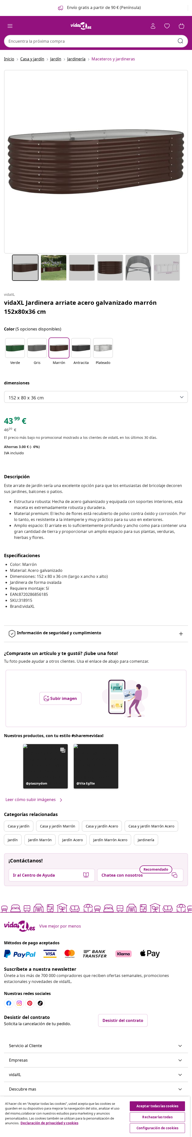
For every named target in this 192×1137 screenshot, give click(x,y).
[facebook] (8, 1003)
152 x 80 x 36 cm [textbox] (26, 398)
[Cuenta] (153, 25)
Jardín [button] (13, 839)
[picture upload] (125, 698)
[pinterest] (29, 1003)
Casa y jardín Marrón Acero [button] (151, 826)
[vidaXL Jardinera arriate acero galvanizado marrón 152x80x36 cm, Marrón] (96, 161)
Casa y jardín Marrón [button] (57, 826)
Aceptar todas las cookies (157, 1106)
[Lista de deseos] (167, 25)
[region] (95, 1116)
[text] (15, 422)
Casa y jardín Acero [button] (102, 826)
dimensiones (17, 383)
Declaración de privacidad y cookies (49, 1123)
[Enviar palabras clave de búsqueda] (180, 41)
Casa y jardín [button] (19, 826)
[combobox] (96, 41)
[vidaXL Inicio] (81, 26)
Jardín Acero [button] (72, 839)
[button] (99, 7)
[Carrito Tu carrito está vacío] (181, 25)
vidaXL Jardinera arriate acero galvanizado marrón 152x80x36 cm (80, 307)
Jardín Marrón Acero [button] (110, 839)
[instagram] (19, 1003)
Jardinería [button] (146, 839)
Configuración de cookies (157, 1128)
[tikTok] (40, 1003)
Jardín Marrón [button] (40, 839)
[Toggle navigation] (10, 26)
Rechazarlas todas (157, 1117)
